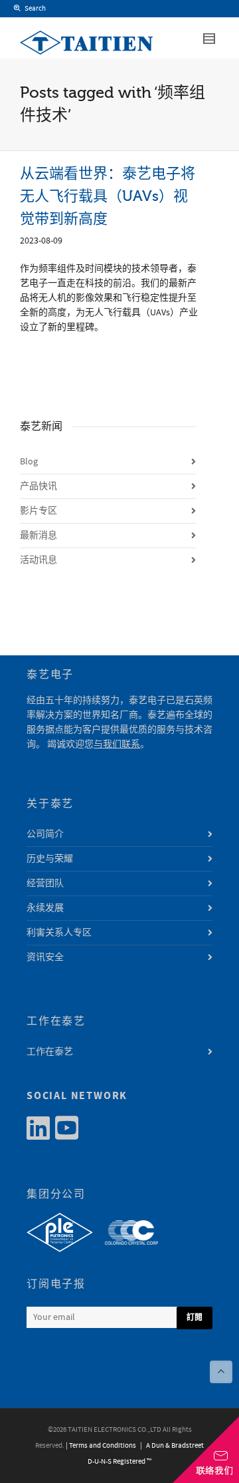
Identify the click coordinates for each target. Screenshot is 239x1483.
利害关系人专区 (59, 933)
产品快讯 (38, 486)
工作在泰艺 (50, 1052)
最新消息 (38, 536)
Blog (29, 462)
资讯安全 (45, 957)
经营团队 (45, 884)
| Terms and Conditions (101, 1445)
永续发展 (45, 908)
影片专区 (38, 511)
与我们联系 (117, 744)
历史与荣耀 (50, 859)
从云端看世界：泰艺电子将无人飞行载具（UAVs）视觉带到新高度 (107, 196)
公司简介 (45, 834)
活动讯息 (38, 560)
